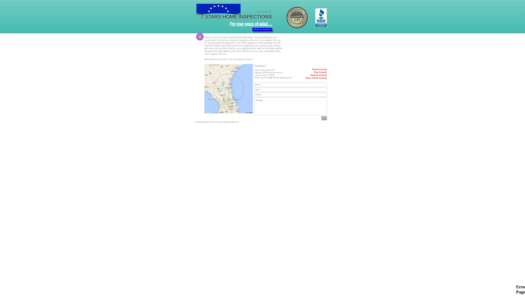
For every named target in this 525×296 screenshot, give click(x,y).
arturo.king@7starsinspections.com (276, 77)
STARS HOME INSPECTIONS (238, 16)
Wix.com (235, 122)
